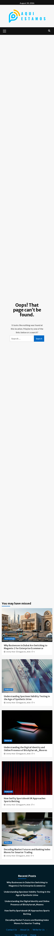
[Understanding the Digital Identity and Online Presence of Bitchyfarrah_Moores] (27, 727)
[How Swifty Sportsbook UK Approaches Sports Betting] (27, 778)
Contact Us (11, 929)
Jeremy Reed (10, 652)
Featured (8, 689)
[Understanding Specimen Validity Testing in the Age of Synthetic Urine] (27, 676)
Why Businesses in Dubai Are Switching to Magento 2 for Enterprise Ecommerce (27, 884)
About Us (24, 929)
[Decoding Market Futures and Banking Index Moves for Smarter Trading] (27, 829)
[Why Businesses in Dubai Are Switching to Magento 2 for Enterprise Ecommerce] (27, 625)
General (8, 741)
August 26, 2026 (24, 652)
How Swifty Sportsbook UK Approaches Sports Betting (27, 912)
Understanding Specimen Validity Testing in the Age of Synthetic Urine (27, 893)
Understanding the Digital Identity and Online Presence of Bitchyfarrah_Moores (27, 903)
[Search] (49, 30)
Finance (8, 843)
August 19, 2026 (24, 805)
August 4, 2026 (24, 856)
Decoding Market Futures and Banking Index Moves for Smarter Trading (27, 922)
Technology (9, 639)
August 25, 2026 (24, 754)
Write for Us (39, 929)
